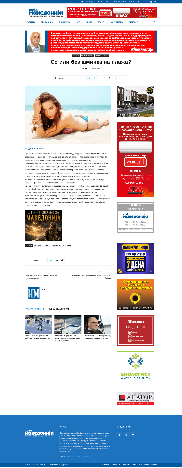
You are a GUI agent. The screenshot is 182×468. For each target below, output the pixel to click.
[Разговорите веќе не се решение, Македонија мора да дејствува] (97, 324)
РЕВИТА (131, 2)
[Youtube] (155, 1)
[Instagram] (151, 1)
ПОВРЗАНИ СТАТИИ (35, 309)
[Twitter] (50, 260)
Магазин (58, 332)
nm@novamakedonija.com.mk (79, 456)
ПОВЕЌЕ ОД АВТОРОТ (58, 309)
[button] (154, 22)
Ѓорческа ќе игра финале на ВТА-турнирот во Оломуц (91, 276)
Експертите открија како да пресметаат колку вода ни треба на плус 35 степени (67, 338)
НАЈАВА (138, 2)
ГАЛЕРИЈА (31, 22)
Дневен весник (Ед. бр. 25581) (61, 245)
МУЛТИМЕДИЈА (116, 22)
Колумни (88, 332)
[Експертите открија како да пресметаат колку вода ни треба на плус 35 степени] (67, 324)
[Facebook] (147, 1)
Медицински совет (41, 245)
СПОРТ (101, 22)
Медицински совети (87, 55)
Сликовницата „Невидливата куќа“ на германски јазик (41, 276)
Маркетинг (116, 465)
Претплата (126, 465)
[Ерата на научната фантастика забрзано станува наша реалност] (38, 324)
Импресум (105, 465)
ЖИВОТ (88, 22)
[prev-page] (26, 345)
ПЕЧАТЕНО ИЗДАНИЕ (120, 2)
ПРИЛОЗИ (133, 22)
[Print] (62, 260)
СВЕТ (77, 22)
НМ (86, 68)
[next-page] (30, 345)
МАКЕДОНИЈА (47, 22)
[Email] (56, 260)
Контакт (154, 465)
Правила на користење (140, 465)
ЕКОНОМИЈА (64, 22)
